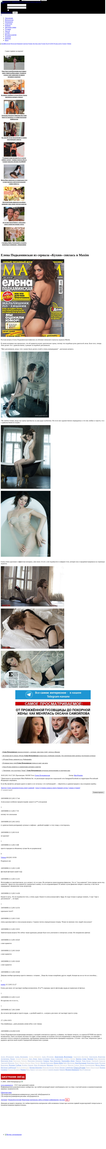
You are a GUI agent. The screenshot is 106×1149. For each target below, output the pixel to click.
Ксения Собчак (15, 1065)
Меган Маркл (100, 1065)
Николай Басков (48, 1067)
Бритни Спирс (81, 1059)
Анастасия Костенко (80, 1057)
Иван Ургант (35, 1063)
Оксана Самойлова (66, 1067)
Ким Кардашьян (81, 1063)
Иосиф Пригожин (47, 1063)
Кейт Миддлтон (69, 1063)
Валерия (90, 1059)
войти (15, 12)
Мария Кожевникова (87, 1065)
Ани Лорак (33, 1059)
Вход (6, 40)
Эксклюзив (9, 18)
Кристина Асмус (93, 1063)
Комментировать (98, 792)
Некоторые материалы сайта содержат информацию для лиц (45, 1100)
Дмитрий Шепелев (7, 1063)
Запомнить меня (15, 10)
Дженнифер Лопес (68, 1061)
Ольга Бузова (79, 1067)
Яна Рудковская (84, 1070)
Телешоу (8, 36)
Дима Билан (86, 1061)
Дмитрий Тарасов (98, 1061)
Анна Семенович (57, 1059)
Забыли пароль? (6, 12)
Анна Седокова (44, 1059)
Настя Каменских (22, 1067)
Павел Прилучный (92, 1067)
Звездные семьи (10, 27)
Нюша (57, 1067)
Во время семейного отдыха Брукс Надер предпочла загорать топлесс (14, 96)
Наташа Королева (36, 1067)
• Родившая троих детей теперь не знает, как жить (25, 763)
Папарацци (9, 22)
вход (2, 3)
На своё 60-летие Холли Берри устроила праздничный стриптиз (14, 138)
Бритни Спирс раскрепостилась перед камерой (17, 788)
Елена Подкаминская (42, 775)
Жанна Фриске (25, 1063)
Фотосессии (9, 20)
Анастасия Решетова (97, 1057)
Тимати (62, 1070)
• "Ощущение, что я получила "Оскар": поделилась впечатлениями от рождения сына (36, 770)
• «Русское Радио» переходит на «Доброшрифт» (17, 759)
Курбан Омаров (27, 1065)
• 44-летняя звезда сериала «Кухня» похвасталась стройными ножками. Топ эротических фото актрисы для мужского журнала (48, 755)
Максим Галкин (73, 1065)
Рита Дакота (30, 1070)
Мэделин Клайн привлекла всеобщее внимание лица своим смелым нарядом (14, 203)
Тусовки (8, 29)
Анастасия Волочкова (63, 1057)
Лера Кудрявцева (40, 1065)
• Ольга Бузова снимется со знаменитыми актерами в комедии (21, 767)
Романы (8, 25)
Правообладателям (14, 1100)
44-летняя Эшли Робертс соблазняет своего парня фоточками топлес (14, 223)
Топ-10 (7, 31)
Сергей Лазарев (53, 1070)
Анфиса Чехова (69, 1059)
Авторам (4, 1100)
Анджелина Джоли (8, 1059)
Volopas (3, 857)
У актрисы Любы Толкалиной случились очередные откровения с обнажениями (14, 243)
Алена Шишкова (35, 1057)
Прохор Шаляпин (14, 1070)
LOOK (7, 33)
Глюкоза (46, 1061)
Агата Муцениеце (7, 1057)
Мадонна (50, 1065)
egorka (3, 984)
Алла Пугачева (48, 1057)
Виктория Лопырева (35, 1061)
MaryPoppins (78, 775)
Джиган (78, 1061)
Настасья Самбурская (8, 1067)
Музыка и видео (10, 35)
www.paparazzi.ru (7, 1085)
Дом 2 (17, 1063)
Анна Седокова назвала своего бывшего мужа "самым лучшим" (57, 788)
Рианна (23, 1070)
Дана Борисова (55, 1061)
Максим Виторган (60, 1065)
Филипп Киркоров (72, 1070)
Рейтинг (8, 38)
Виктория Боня (7, 1061)
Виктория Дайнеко (20, 1061)
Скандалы (8, 24)
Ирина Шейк (58, 1063)
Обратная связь (6, 1092)
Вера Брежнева (99, 1059)
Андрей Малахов (22, 1059)
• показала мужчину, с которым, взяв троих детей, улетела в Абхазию (31, 752)
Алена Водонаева (21, 1057)
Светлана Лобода (41, 1070)
